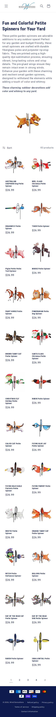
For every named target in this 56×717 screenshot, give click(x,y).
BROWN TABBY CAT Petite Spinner (13, 355)
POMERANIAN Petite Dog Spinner (40, 312)
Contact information (29, 711)
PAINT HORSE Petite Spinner (13, 312)
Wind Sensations (17, 702)
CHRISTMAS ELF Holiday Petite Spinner (12, 401)
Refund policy (33, 702)
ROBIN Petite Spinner (41, 399)
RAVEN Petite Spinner (14, 659)
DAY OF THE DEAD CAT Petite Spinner (14, 617)
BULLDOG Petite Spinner (38, 574)
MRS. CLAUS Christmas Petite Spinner (39, 183)
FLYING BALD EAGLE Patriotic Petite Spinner (13, 488)
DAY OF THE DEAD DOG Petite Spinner (40, 617)
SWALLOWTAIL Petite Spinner (41, 660)
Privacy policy (47, 702)
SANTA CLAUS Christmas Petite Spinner (39, 356)
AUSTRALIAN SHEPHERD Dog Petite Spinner (14, 183)
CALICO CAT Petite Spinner (13, 444)
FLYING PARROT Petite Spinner (41, 487)
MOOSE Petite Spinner (41, 269)
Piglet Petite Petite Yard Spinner (13, 270)
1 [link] (11, 680)
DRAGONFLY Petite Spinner (13, 227)
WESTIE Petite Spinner (11, 532)
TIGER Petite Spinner (40, 226)
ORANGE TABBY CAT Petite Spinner (40, 532)
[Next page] (44, 680)
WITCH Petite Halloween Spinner (13, 574)
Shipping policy (38, 707)
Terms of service (22, 707)
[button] (6, 6)
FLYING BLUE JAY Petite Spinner (39, 444)
